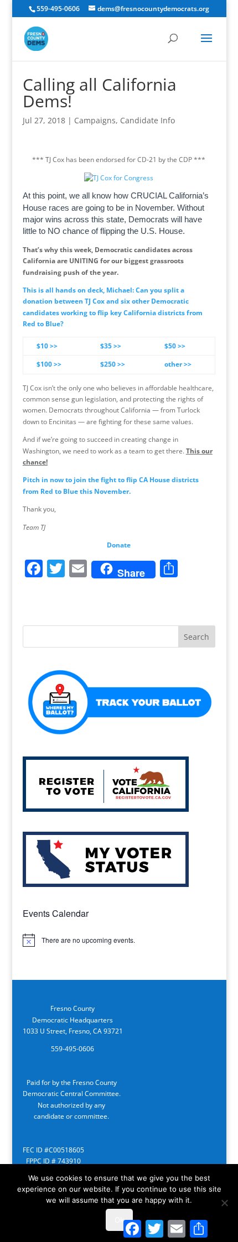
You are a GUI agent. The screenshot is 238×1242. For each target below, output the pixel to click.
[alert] (119, 940)
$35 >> (110, 346)
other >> (178, 364)
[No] (224, 1202)
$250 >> (112, 364)
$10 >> (47, 346)
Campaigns (95, 120)
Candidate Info (147, 120)
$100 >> (49, 364)
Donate (119, 545)
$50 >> (174, 346)
